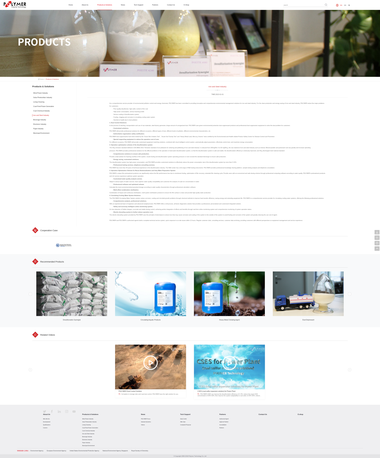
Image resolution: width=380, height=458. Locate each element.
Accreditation (222, 425)
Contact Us (171, 5)
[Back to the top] (377, 248)
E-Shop (186, 5)
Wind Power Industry (40, 93)
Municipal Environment (41, 133)
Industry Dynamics (146, 422)
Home (71, 5)
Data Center (183, 419)
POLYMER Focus (145, 419)
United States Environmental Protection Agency (84, 450)
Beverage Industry (39, 120)
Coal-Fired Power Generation (43, 106)
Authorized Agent (224, 419)
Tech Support (138, 5)
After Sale (182, 422)
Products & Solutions (104, 5)
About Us (85, 5)
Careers (45, 427)
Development (46, 422)
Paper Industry (38, 128)
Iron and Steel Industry (41, 115)
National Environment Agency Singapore (115, 450)
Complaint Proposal (185, 425)
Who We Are (46, 419)
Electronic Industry (39, 124)
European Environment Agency (56, 450)
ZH (345, 5)
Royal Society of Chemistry (139, 450)
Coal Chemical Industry (41, 111)
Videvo (143, 425)
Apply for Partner (223, 422)
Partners (155, 5)
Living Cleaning (38, 102)
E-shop (300, 414)
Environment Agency (36, 450)
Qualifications (46, 425)
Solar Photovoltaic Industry (42, 97)
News (123, 5)
